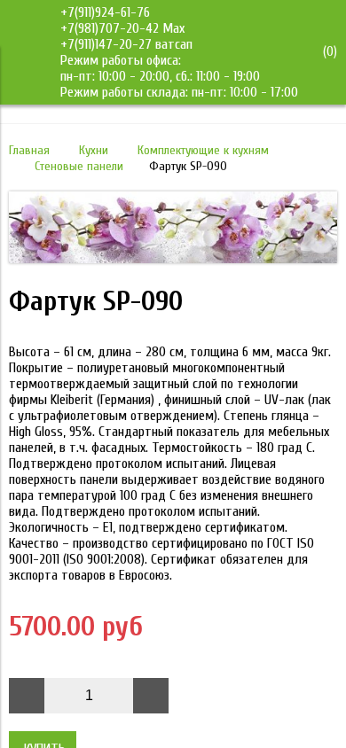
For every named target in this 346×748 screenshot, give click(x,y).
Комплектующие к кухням (203, 150)
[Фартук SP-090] (173, 259)
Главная (29, 150)
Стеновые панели (79, 166)
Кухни (93, 150)
